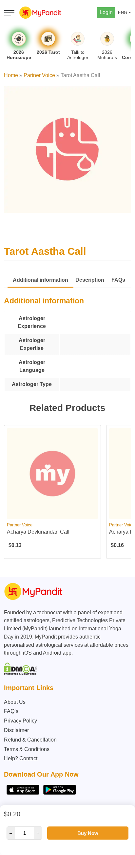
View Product (52, 513)
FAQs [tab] (118, 280)
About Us (15, 702)
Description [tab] (89, 280)
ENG (122, 12)
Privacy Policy (20, 720)
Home (11, 75)
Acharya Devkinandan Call (38, 532)
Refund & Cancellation (30, 740)
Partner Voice (39, 75)
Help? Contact (20, 758)
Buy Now (87, 833)
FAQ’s (11, 711)
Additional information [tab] (40, 280)
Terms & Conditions (26, 749)
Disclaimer (16, 730)
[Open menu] (9, 12)
